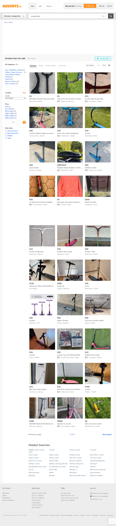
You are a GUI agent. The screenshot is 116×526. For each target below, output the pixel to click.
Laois (67, 254)
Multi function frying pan (98, 469)
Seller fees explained (68, 500)
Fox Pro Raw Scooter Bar (94, 99)
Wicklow (66, 323)
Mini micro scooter (76, 458)
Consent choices (37, 505)
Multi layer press (34, 472)
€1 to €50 (8, 109)
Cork (38, 323)
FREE (60, 421)
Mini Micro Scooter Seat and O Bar (41, 99)
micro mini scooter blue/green (68, 133)
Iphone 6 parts (54, 461)
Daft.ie (4, 495)
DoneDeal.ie (6, 498)
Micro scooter (33, 455)
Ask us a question (38, 495)
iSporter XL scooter (64, 424)
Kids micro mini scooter (93, 424)
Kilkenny (71, 101)
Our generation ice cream (57, 466)
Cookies (82, 515)
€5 (30, 96)
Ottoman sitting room (76, 464)
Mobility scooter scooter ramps (36, 451)
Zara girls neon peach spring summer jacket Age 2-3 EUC (78, 202)
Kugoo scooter (54, 455)
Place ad (91, 6)
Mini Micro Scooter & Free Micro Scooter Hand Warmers (77, 389)
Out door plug (74, 466)
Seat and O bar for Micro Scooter (69, 99)
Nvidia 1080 (53, 469)
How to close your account (69, 498)
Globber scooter (91, 168)
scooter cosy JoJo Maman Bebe (68, 355)
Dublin (99, 101)
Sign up (102, 6)
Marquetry (32, 475)
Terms (88, 515)
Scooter (32, 320)
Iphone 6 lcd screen (35, 461)
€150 (31, 421)
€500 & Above (9, 118)
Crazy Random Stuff (11, 74)
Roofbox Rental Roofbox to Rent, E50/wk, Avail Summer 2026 (79, 168)
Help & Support (44, 515)
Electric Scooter (90, 202)
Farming (7, 77)
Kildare (39, 101)
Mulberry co (73, 469)
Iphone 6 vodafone (76, 461)
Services (8, 79)
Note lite (92, 466)
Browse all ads (54, 515)
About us (102, 515)
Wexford (66, 288)
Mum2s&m (73, 472)
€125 (31, 283)
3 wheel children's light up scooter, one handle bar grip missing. (52, 133)
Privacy (76, 515)
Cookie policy (36, 503)
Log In (109, 6)
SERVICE (61, 165)
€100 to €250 (9, 113)
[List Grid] (105, 65)
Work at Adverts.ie (8, 500)
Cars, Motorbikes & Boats (13, 70)
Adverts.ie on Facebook (100, 496)
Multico (51, 472)
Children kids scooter (64, 252)
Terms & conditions (38, 498)
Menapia (52, 475)
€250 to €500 (9, 116)
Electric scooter (75, 450)
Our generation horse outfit (37, 466)
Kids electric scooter (97, 455)
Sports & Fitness (10, 81)
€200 (87, 199)
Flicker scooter (54, 458)
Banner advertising (66, 515)
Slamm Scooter (62, 320)
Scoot (87, 286)
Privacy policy (36, 500)
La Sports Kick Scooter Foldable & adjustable (45, 202)
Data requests (36, 507)
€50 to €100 (9, 111)
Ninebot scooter (75, 455)
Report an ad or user (67, 495)
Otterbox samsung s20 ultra (58, 464)
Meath (100, 170)
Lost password (65, 493)
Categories (95, 515)
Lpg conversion (95, 472)
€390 (59, 283)
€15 (86, 96)
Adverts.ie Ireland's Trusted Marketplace (14, 6)
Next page (106, 434)
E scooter (93, 450)
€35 (59, 249)
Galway (40, 392)
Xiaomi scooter (34, 458)
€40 (31, 318)
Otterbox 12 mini (34, 464)
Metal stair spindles (96, 475)
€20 (31, 131)
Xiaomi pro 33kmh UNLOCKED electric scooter (46, 286)
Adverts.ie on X (97, 499)
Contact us (110, 515)
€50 (86, 165)
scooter (87, 133)
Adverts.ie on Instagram (100, 493)
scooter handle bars (36, 252)
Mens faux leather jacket (78, 475)
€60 (59, 318)
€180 (87, 387)
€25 (59, 352)
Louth (95, 205)
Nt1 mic (31, 469)
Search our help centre (39, 493)
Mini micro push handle (37, 389)
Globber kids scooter (92, 355)
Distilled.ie (5, 493)
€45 (31, 165)
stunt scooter (34, 168)
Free (6, 106)
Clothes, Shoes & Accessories (14, 72)
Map (24, 92)
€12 (31, 249)
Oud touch (93, 464)
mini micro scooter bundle (94, 320)
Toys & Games (10, 84)
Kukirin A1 (60, 286)
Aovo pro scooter (95, 458)
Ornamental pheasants (97, 461)
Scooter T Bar (90, 252)
